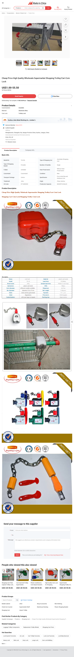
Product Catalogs (27, 600)
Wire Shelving (58, 604)
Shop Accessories (42, 604)
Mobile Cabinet (6, 604)
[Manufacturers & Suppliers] (37, 3)
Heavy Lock (6, 640)
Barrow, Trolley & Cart (21, 13)
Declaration (55, 650)
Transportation (10, 13)
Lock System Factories (9, 636)
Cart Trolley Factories (34, 636)
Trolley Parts (31, 13)
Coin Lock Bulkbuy (47, 640)
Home (3, 13)
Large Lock (35, 640)
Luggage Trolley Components (11, 627)
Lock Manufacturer (63, 636)
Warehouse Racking (42, 607)
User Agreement (47, 650)
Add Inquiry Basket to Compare (37, 69)
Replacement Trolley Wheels (31, 627)
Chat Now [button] (56, 96)
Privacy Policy (63, 650)
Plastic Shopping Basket (61, 607)
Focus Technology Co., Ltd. (25, 650)
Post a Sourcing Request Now (53, 555)
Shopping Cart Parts (48, 627)
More (3, 643)
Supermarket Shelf (24, 607)
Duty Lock (25, 640)
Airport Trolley (23, 610)
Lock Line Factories (49, 636)
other (20, 604)
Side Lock (16, 640)
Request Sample (32, 100)
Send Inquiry (19, 96)
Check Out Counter (7, 607)
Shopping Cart (6, 610)
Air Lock (22, 636)
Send (17, 555)
